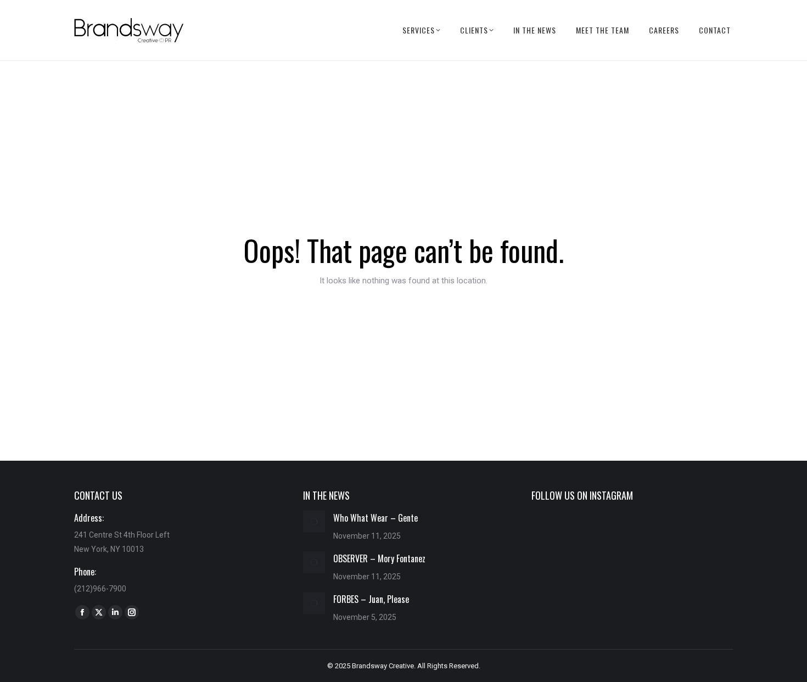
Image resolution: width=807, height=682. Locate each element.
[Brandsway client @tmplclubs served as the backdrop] (563, 576)
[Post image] (314, 522)
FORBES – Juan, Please (371, 599)
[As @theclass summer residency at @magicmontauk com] (563, 535)
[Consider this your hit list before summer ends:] (701, 535)
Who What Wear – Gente (375, 517)
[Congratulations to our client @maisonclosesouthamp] (701, 576)
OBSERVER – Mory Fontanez (379, 558)
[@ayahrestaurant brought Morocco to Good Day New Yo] (632, 576)
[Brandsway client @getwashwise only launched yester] (632, 535)
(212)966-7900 (100, 588)
